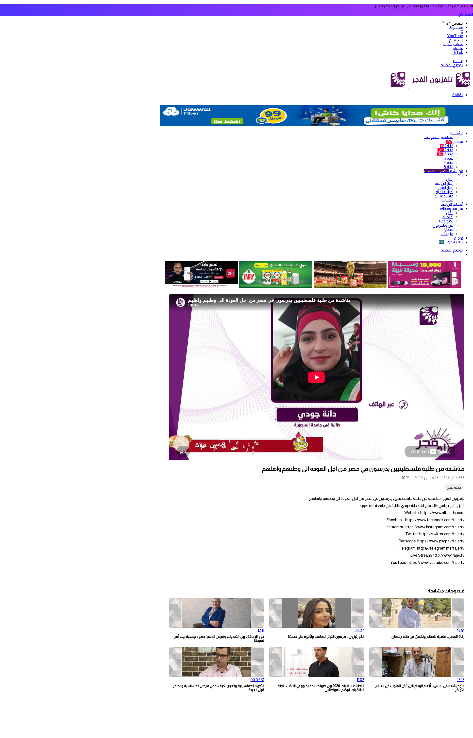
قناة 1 (446, 146)
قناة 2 (445, 154)
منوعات (447, 234)
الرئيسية (456, 133)
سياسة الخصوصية (438, 137)
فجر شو (443, 171)
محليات (447, 200)
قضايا (448, 229)
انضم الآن (465, 14)
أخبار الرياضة (444, 183)
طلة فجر (454, 487)
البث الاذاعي (451, 242)
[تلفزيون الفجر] (408, 86)
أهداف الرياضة (452, 204)
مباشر (454, 141)
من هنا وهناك (451, 208)
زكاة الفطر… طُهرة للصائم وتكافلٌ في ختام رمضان (427, 636)
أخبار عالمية (444, 192)
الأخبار (458, 175)
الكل (449, 179)
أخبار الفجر (445, 187)
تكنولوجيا (446, 221)
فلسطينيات (443, 196)
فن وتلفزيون (443, 225)
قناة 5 (448, 167)
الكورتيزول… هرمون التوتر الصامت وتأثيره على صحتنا (326, 636)
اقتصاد (447, 217)
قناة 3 (448, 158)
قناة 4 (448, 162)
